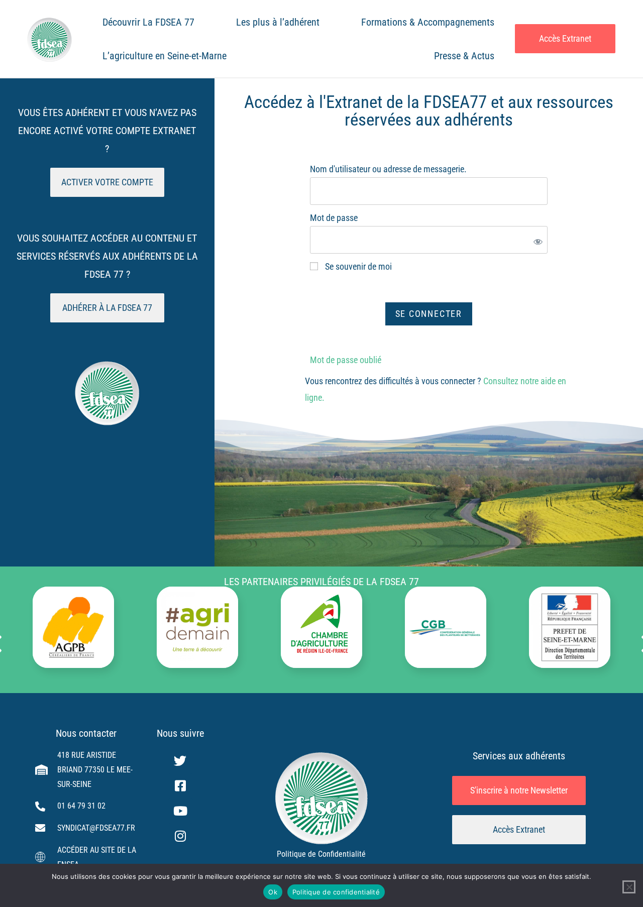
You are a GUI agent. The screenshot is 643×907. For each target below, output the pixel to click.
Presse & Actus (464, 56)
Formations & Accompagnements (427, 22)
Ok (272, 892)
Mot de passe (334, 217)
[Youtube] (180, 811)
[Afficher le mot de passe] (536, 239)
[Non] (628, 886)
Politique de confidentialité (336, 892)
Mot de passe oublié (345, 360)
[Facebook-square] (180, 786)
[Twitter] (180, 760)
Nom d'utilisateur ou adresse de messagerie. (388, 169)
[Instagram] (180, 836)
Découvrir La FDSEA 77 (148, 22)
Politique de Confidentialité (321, 854)
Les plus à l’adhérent (277, 22)
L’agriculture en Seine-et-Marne (164, 56)
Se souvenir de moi (357, 266)
